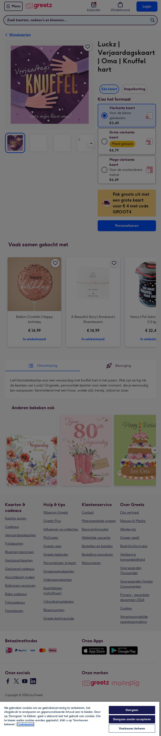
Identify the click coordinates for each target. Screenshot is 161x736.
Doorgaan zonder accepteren (132, 719)
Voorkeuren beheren (132, 728)
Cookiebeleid (25, 724)
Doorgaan (132, 710)
